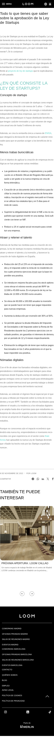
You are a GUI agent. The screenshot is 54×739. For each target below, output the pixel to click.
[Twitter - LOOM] (48, 479)
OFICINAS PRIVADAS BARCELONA (17, 654)
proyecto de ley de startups (20, 71)
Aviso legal (8, 690)
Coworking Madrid (11, 628)
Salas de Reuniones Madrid (16, 639)
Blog (4, 680)
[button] (22, 593)
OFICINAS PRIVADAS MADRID (15, 634)
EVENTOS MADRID (10, 645)
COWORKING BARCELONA (13, 649)
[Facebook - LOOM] (53, 479)
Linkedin (30, 712)
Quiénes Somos (9, 675)
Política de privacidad (13, 701)
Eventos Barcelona (12, 665)
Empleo (6, 686)
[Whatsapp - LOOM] (38, 479)
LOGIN (50, 4)
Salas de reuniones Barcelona (18, 660)
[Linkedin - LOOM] (43, 479)
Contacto (7, 670)
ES (45, 4)
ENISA (48, 133)
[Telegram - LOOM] (33, 479)
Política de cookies (12, 695)
